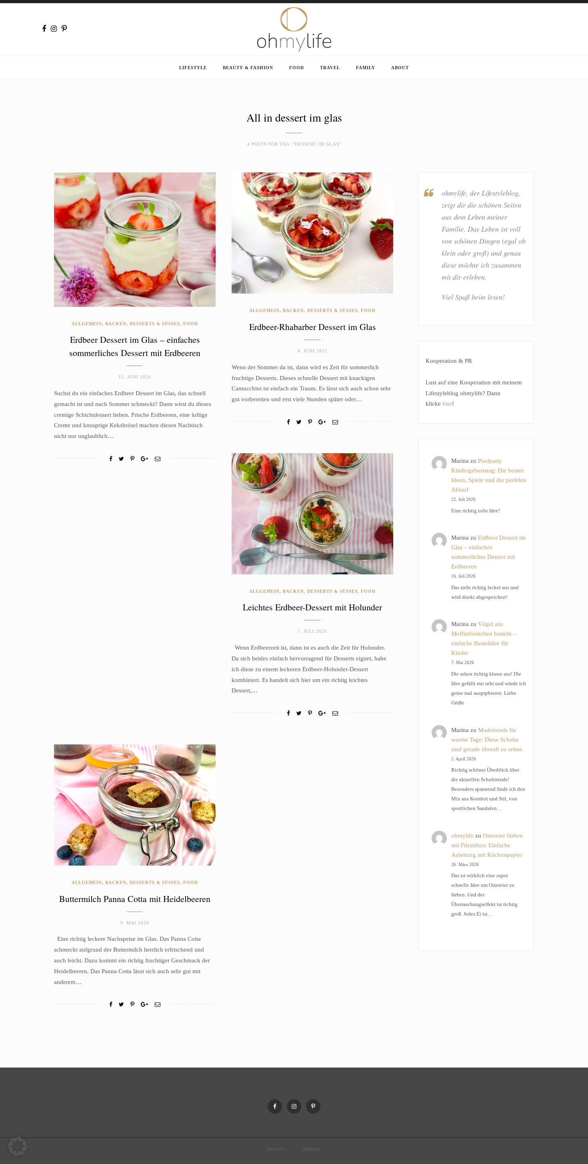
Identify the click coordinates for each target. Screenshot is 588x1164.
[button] (17, 1146)
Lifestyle (193, 67)
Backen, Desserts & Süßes (142, 323)
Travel (330, 67)
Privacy (276, 1150)
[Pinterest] (64, 29)
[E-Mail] (157, 459)
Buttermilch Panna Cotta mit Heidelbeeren (134, 898)
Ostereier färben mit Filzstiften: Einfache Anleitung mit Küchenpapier (487, 845)
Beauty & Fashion (248, 67)
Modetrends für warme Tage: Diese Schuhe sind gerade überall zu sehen (486, 739)
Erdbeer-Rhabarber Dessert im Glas (312, 326)
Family (365, 67)
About (400, 67)
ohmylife (462, 835)
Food (296, 67)
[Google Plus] (144, 459)
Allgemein (87, 323)
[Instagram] (54, 29)
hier (447, 403)
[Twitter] (121, 459)
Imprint (311, 1150)
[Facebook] (44, 29)
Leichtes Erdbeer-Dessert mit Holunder (312, 607)
